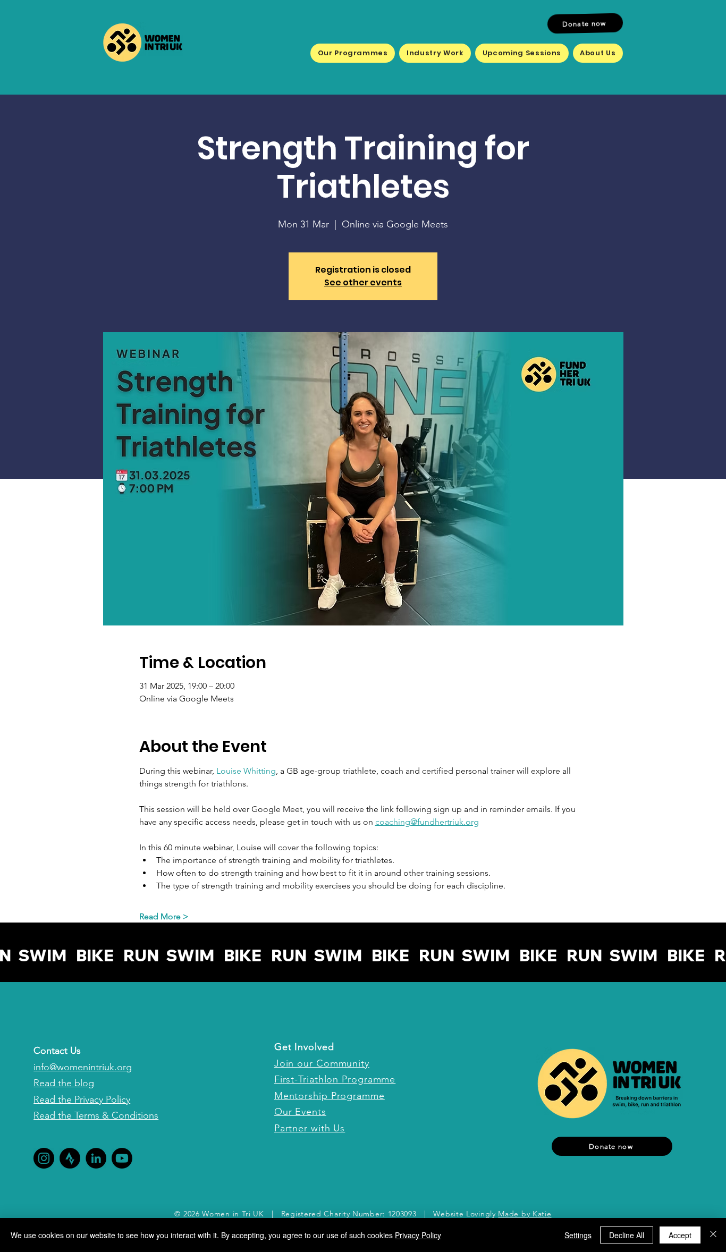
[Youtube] (122, 1158)
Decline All (626, 1235)
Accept (680, 1235)
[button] (352, 53)
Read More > (164, 916)
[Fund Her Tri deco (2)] (70, 1158)
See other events (363, 282)
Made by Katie (524, 1214)
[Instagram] (43, 1158)
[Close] (713, 1234)
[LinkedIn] (96, 1158)
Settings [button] (578, 1235)
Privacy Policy (418, 1235)
